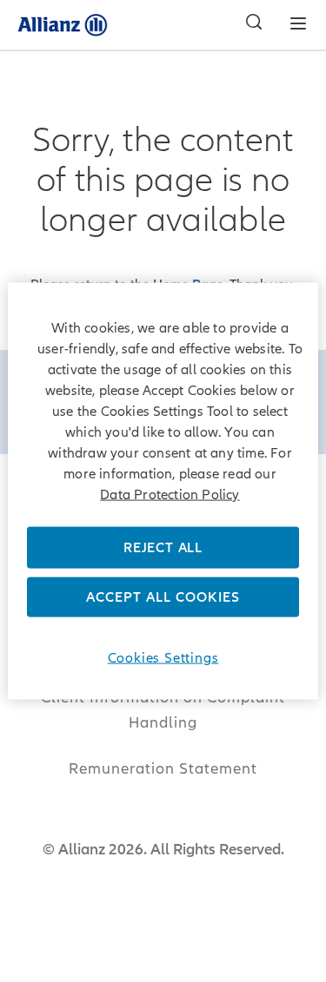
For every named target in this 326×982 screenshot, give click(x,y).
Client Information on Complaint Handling (163, 710)
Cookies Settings (163, 658)
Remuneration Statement (163, 769)
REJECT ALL (163, 547)
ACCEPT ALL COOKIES (163, 597)
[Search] (249, 24)
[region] (162, 491)
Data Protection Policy (169, 494)
